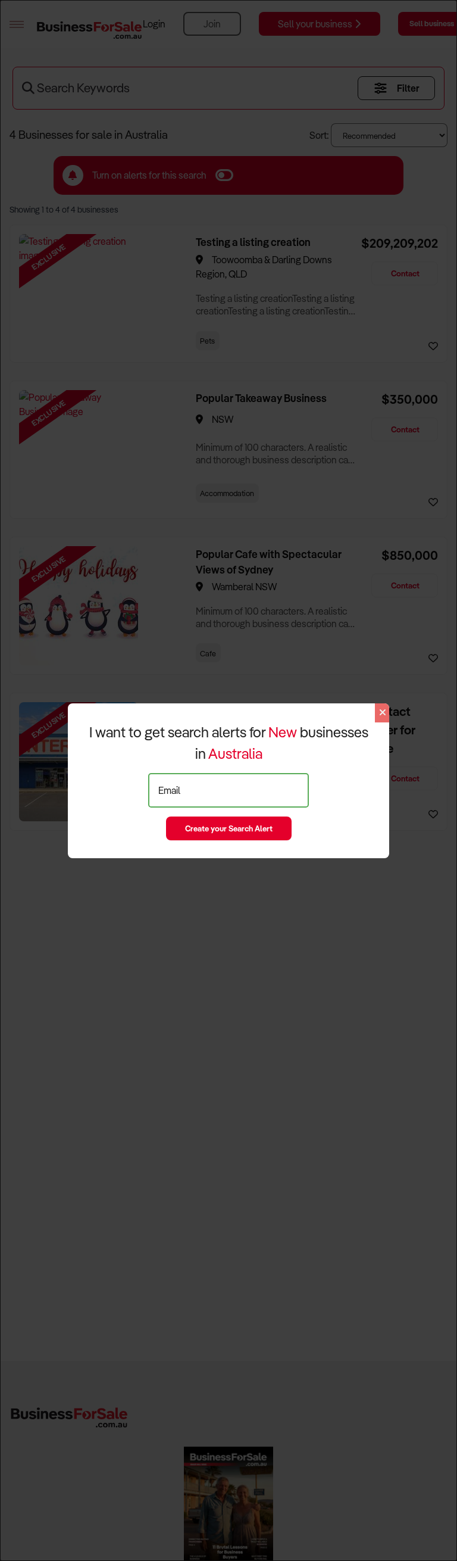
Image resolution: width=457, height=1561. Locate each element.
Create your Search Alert (229, 828)
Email (169, 790)
